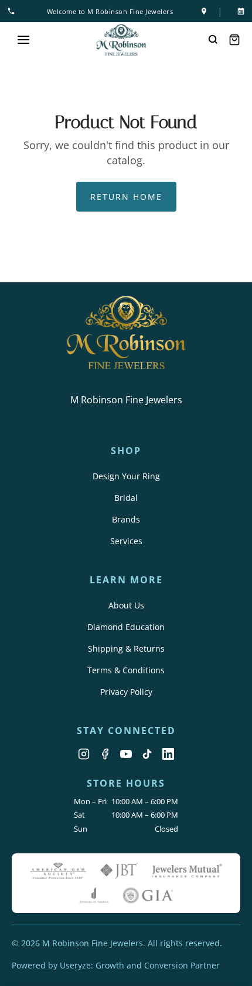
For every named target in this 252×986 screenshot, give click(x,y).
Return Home (126, 196)
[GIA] (147, 895)
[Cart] (234, 40)
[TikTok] (147, 754)
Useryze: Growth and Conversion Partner (140, 965)
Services (126, 540)
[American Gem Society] (58, 871)
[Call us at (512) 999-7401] (13, 11)
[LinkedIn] (168, 754)
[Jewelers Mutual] (187, 871)
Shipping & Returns (126, 648)
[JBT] (119, 871)
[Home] (121, 40)
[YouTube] (126, 754)
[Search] (213, 40)
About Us (126, 605)
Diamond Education (126, 626)
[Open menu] (23, 39)
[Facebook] (105, 754)
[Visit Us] (204, 11)
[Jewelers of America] (93, 895)
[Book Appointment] (238, 11)
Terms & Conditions (126, 670)
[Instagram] (84, 754)
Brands (126, 519)
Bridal (126, 497)
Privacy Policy (126, 691)
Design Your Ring (126, 476)
